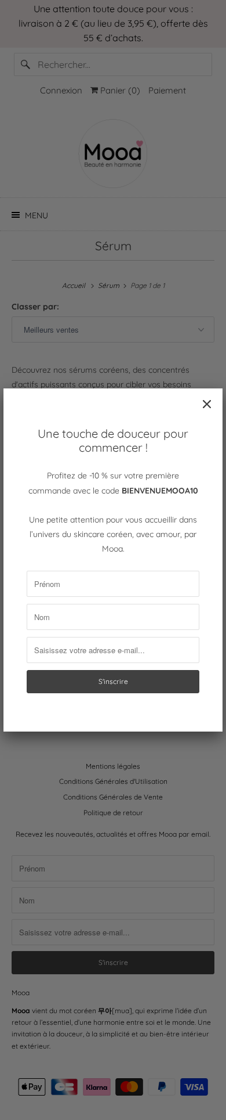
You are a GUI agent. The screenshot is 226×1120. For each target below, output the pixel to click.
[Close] (207, 404)
